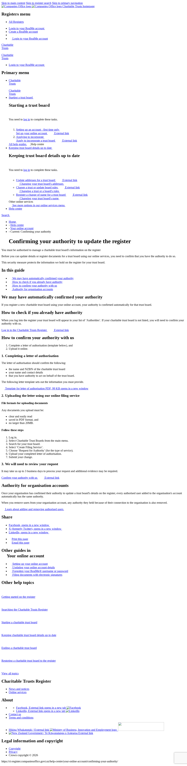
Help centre (17, 225)
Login (26, 28)
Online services (17, 692)
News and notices (19, 688)
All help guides (18, 144)
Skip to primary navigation (67, 3)
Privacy (13, 751)
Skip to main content (13, 3)
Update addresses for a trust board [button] (46, 180)
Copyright (14, 748)
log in (26, 119)
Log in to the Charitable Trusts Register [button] (35, 330)
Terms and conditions (21, 717)
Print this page (20, 539)
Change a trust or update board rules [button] (48, 187)
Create (23, 31)
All (16, 21)
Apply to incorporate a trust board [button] (46, 140)
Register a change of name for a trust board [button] (52, 194)
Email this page (20, 542)
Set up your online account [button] (42, 133)
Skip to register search (38, 3)
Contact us (15, 714)
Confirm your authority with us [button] (30, 477)
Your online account (21, 228)
